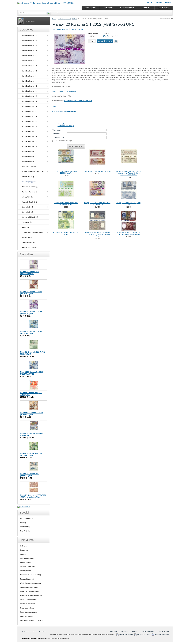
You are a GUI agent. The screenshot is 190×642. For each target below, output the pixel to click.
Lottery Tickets (27, 197)
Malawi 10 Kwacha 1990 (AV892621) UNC (29, 475)
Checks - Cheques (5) (29, 192)
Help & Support (25, 562)
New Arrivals (25, 531)
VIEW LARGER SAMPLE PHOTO (64, 91)
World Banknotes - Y (29, 157)
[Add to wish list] (116, 41)
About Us (23, 554)
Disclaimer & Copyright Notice (31, 620)
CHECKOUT (108, 8)
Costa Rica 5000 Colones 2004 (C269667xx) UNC (66, 172)
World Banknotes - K (29, 86)
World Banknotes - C (29, 46)
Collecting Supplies (29, 182)
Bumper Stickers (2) (29, 247)
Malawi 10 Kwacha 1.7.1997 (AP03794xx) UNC (31, 293)
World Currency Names (28, 600)
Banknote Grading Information (31, 596)
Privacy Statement (27, 579)
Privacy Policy (25, 571)
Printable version (164, 18)
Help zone (23, 546)
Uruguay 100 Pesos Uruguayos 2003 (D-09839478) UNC (97, 204)
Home (54, 19)
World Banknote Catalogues (30, 583)
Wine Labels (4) (27, 207)
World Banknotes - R (29, 121)
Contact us (24, 550)
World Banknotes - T (29, 131)
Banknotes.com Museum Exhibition (34, 632)
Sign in (149, 2)
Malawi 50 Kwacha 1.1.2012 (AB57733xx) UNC (31, 332)
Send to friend (62, 124)
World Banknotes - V (29, 141)
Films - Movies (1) (28, 242)
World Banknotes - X (29, 152)
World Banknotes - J (29, 81)
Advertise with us (26, 616)
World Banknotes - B (29, 41)
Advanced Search (57, 13)
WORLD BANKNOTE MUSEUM (33, 172)
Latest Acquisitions (27, 558)
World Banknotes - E (29, 56)
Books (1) (25, 227)
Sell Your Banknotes (27, 604)
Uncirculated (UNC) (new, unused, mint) (78, 101)
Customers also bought (66, 126)
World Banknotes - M (64, 19)
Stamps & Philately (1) (30, 217)
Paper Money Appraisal (28, 612)
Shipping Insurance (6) (30, 237)
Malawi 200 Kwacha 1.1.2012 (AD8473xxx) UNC (31, 373)
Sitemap (23, 523)
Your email (56, 134)
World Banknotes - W (29, 146)
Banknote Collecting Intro (29, 591)
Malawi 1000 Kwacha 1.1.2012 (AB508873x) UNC (32, 454)
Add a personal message (63, 141)
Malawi (74, 19)
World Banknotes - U (29, 136)
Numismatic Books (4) (30, 187)
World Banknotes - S (29, 126)
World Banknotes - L (29, 91)
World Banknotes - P (29, 111)
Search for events (26, 518)
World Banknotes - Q (29, 116)
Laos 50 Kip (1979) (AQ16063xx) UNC (97, 171)
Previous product (60, 29)
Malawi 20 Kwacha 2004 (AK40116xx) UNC (29, 273)
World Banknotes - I (29, 76)
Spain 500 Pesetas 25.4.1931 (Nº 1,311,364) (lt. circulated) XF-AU (128, 233)
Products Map (25, 527)
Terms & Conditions (27, 567)
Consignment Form (27, 608)
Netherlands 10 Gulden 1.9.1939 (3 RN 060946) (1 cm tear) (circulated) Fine (97, 234)
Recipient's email (58, 137)
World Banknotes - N (29, 101)
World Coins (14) (28, 177)
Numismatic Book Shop (28, 587)
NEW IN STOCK (163, 8)
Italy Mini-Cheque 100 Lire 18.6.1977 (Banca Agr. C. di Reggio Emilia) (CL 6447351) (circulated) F (129, 173)
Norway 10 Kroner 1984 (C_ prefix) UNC (128, 204)
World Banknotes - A (29, 36)
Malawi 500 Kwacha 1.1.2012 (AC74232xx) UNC (31, 414)
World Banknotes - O (29, 106)
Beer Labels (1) (27, 212)
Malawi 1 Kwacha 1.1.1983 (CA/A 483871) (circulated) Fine (33, 496)
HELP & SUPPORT (127, 8)
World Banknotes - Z (29, 162)
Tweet (54, 106)
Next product (77, 29)
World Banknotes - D (29, 51)
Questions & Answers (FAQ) (30, 575)
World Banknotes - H (29, 71)
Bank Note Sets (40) (29, 167)
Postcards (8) (27, 222)
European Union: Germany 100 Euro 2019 (66, 233)
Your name (56, 130)
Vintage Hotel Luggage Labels (32, 232)
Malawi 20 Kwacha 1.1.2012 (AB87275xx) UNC (31, 312)
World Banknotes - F (29, 61)
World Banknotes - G (29, 66)
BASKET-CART (90, 8)
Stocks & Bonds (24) (29, 202)
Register (159, 2)
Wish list (168, 2)
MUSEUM (145, 8)
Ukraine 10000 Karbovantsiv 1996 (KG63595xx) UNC (66, 204)
